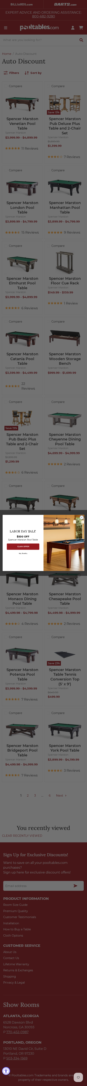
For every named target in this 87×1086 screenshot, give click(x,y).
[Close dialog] (82, 517)
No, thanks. (23, 553)
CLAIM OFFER (23, 547)
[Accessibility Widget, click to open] (6, 1071)
